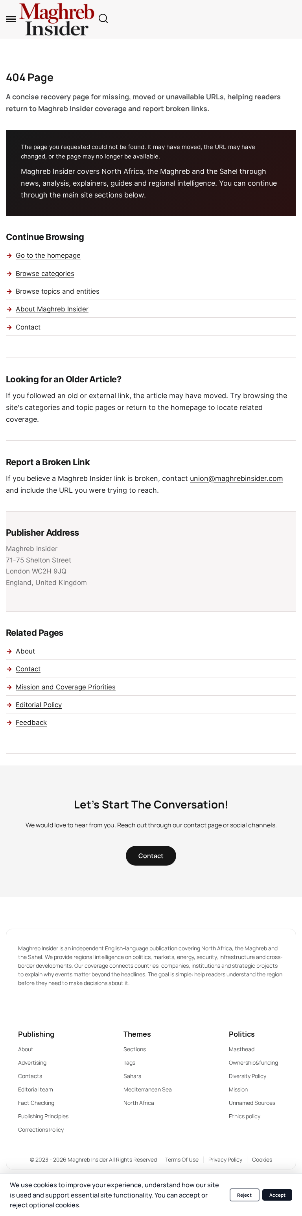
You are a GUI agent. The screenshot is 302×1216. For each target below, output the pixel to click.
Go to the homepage (48, 255)
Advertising (32, 1062)
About (25, 651)
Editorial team (35, 1089)
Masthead (241, 1049)
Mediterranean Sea (147, 1089)
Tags (129, 1062)
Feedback (31, 722)
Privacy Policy (225, 1159)
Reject (244, 1195)
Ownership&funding (253, 1062)
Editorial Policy (39, 705)
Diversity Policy (247, 1076)
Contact (28, 327)
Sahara (132, 1076)
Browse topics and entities (57, 291)
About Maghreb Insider (52, 309)
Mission (238, 1089)
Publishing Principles (43, 1116)
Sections (134, 1049)
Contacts (30, 1076)
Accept (277, 1195)
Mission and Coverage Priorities (66, 687)
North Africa (138, 1102)
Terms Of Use (182, 1159)
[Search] (103, 19)
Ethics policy (244, 1116)
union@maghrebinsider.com (236, 478)
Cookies (262, 1159)
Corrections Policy (41, 1129)
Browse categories (45, 273)
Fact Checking (36, 1102)
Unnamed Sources (252, 1102)
